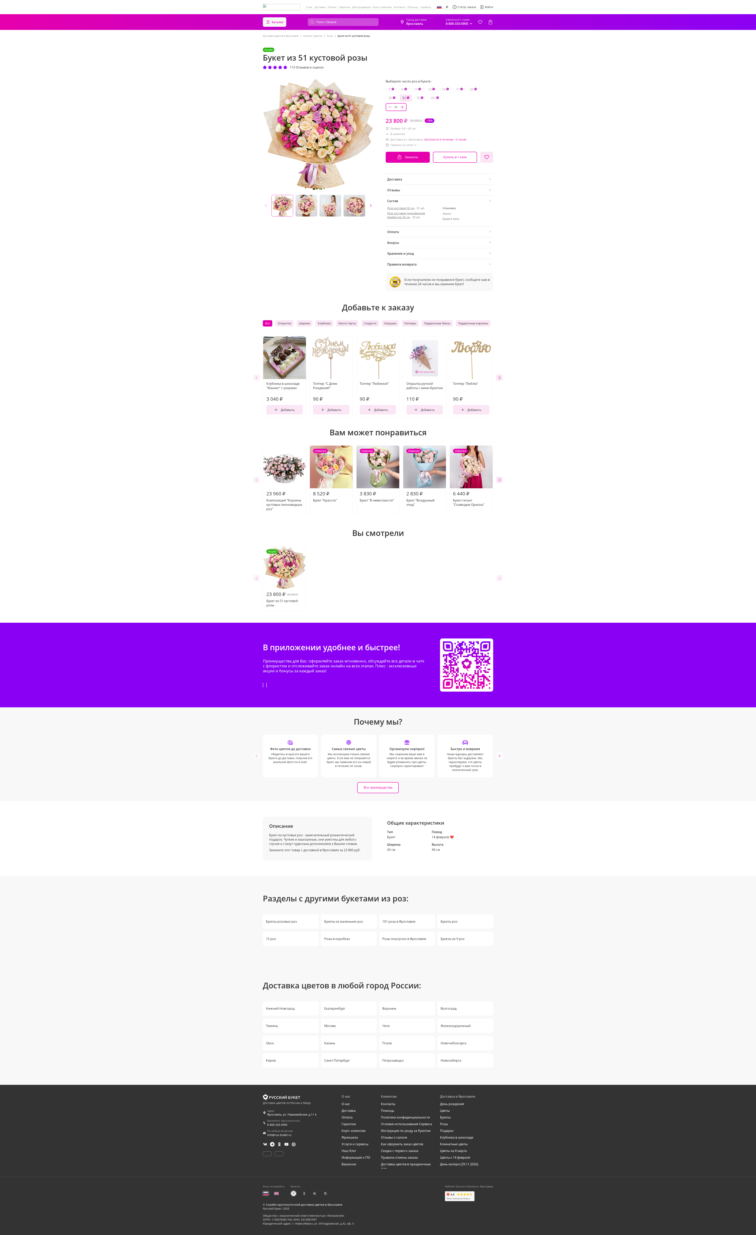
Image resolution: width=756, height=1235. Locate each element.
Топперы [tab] (410, 323)
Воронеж (389, 1008)
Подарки (446, 1131)
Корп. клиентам (382, 7)
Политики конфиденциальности (405, 1117)
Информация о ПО (356, 1157)
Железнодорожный (456, 1026)
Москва (330, 1026)
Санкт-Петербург (337, 1060)
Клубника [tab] (324, 323)
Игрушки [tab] (390, 323)
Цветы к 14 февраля (455, 1157)
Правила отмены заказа (399, 1157)
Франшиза (350, 1137)
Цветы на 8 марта (453, 1151)
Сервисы (425, 7)
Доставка (320, 7)
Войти (489, 7)
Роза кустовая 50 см (400, 208)
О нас (309, 7)
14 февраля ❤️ (443, 837)
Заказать (411, 157)
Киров (271, 1060)
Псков (387, 1043)
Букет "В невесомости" (377, 475)
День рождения (452, 1104)
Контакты (400, 7)
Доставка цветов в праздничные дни (406, 1166)
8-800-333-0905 (277, 1125)
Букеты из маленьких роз (343, 921)
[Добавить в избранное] (486, 157)
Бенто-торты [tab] (347, 323)
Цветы (445, 1110)
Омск (270, 1043)
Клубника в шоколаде (456, 1137)
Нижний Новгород (280, 1008)
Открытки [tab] (284, 323)
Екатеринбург (334, 1008)
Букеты (445, 1117)
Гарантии (344, 7)
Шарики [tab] (304, 323)
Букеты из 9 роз (452, 939)
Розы (444, 1124)
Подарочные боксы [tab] (437, 323)
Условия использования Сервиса (406, 1124)
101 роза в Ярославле (398, 921)
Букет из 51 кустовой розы (282, 578)
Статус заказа (467, 7)
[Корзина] (490, 22)
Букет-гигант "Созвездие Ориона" (468, 478)
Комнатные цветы (454, 1144)
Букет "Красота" (325, 475)
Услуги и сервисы (355, 1144)
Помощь (413, 7)
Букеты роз (449, 921)
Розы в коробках (337, 939)
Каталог (278, 22)
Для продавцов (361, 7)
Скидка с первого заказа (399, 1151)
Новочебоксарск (453, 1043)
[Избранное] (480, 22)
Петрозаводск (393, 1060)
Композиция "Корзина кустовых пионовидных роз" (284, 500)
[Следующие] (371, 206)
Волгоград (449, 1008)
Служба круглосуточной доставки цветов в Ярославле (304, 1204)
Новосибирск (451, 1060)
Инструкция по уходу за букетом (406, 1131)
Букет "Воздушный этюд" (420, 478)
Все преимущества (378, 787)
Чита (386, 1026)
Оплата (332, 7)
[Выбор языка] (439, 7)
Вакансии (349, 1164)
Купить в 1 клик (455, 157)
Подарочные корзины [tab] (473, 323)
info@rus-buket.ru (279, 1135)
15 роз (271, 939)
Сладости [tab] (370, 323)
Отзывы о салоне (394, 1137)
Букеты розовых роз (281, 921)
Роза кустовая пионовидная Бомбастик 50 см (406, 215)
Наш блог (349, 1151)
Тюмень (272, 1026)
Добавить (288, 410)
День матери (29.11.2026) (459, 1164)
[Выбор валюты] (447, 7)
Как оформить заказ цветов (402, 1144)
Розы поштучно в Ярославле (404, 939)
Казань (329, 1043)
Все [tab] (267, 323)
